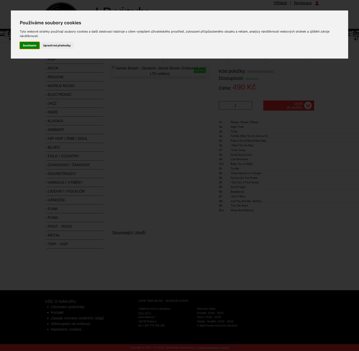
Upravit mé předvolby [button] (57, 45)
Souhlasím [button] (29, 45)
